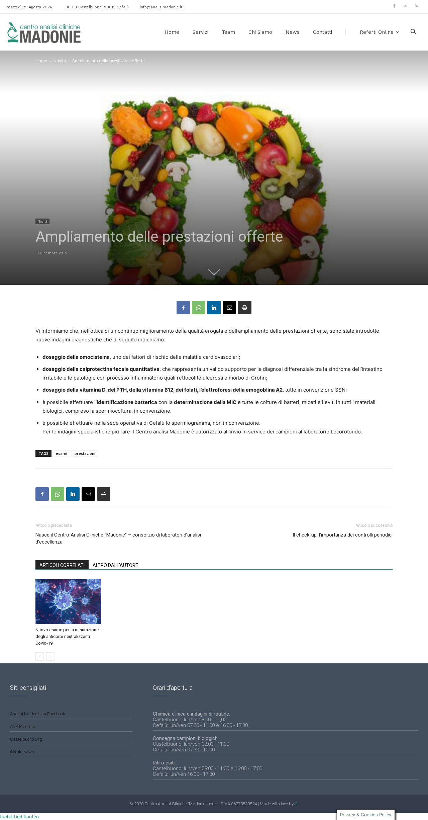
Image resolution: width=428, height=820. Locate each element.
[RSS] (416, 6)
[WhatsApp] (198, 307)
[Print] (244, 307)
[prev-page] (39, 656)
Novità (60, 61)
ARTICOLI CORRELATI (62, 565)
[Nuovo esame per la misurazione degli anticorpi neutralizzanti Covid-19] (68, 601)
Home (172, 32)
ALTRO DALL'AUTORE (115, 565)
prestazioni (85, 453)
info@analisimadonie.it (161, 7)
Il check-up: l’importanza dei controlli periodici (343, 535)
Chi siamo (260, 32)
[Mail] (405, 6)
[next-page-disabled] (50, 656)
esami (61, 453)
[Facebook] (394, 6)
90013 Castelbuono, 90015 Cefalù (97, 7)
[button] (413, 32)
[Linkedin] (214, 307)
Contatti (322, 32)
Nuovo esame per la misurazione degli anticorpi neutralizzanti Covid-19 (67, 636)
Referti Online (377, 32)
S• (297, 803)
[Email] (229, 307)
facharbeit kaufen (19, 816)
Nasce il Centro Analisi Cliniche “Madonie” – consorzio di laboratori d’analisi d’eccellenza (118, 538)
